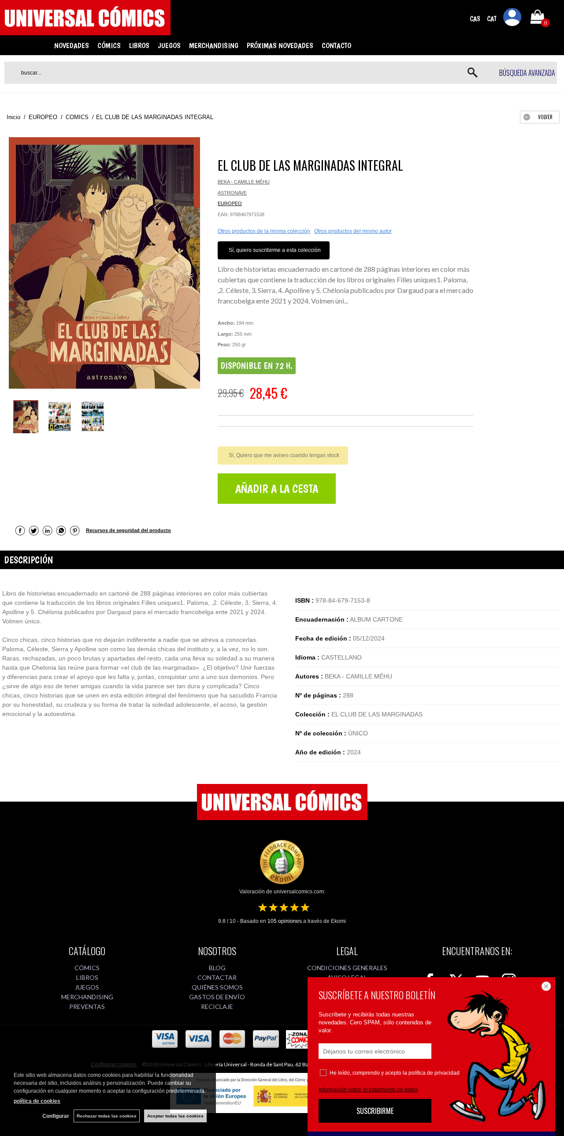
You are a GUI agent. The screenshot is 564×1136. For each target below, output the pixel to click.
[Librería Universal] (85, 31)
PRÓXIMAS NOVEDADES (280, 45)
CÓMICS (109, 45)
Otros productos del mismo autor (353, 231)
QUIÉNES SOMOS (217, 987)
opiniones (284, 921)
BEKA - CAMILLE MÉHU (244, 181)
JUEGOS (169, 45)
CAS (475, 19)
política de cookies (37, 1101)
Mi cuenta (512, 18)
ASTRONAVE (232, 192)
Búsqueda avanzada (527, 72)
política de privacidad (434, 1073)
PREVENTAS (87, 1006)
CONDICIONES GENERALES (347, 967)
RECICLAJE (217, 1006)
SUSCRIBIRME (374, 1111)
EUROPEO (230, 203)
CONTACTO (336, 45)
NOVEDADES (71, 45)
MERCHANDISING (213, 45)
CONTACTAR (217, 977)
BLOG (217, 967)
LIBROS (139, 45)
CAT (492, 19)
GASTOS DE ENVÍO (217, 997)
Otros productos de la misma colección (264, 231)
